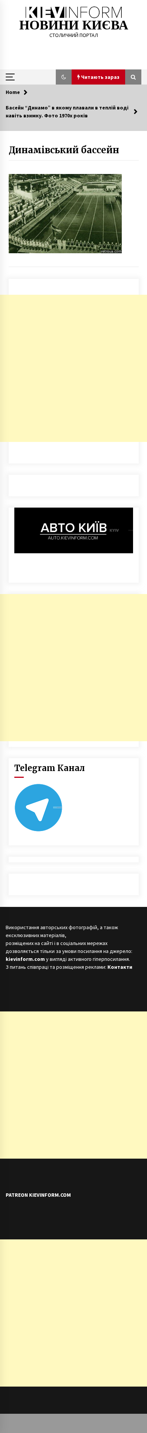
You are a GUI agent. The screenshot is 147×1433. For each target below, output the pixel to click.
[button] (64, 77)
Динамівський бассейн (64, 150)
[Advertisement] (73, 368)
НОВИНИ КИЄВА (73, 25)
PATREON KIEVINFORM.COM (38, 1194)
